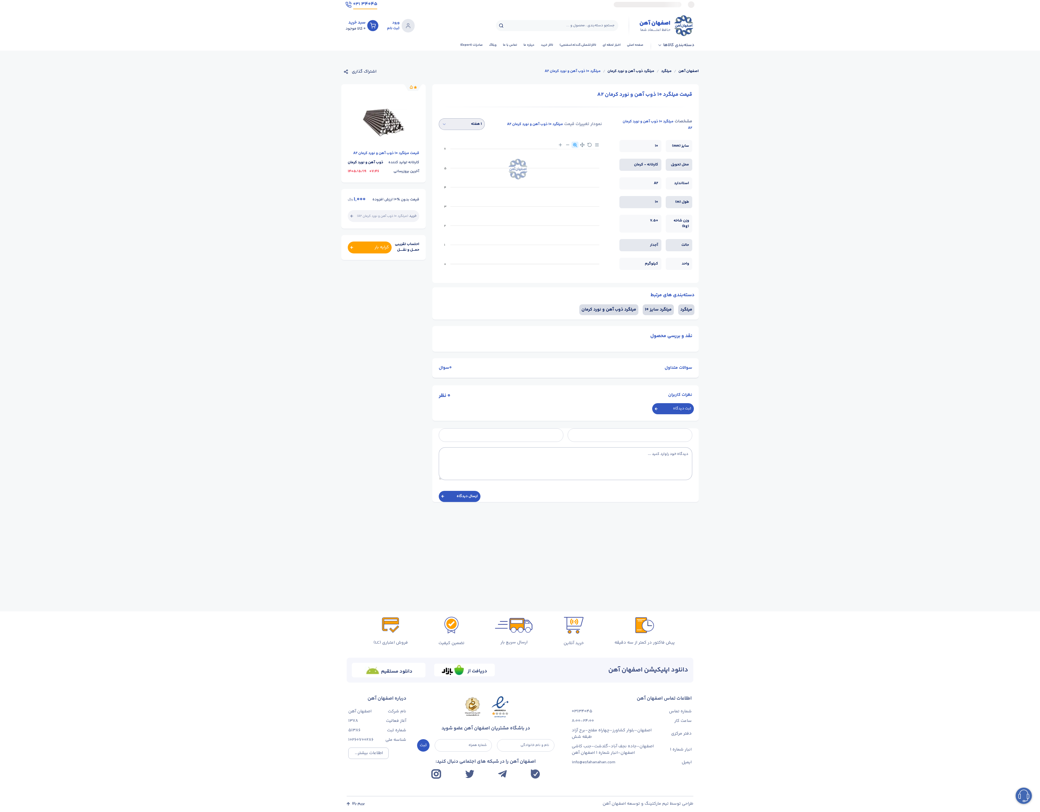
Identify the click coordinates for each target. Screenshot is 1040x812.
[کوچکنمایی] (567, 145)
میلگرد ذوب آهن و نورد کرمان (630, 71)
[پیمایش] (582, 145)
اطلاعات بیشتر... (369, 753)
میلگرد (666, 71)
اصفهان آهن (688, 71)
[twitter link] (469, 774)
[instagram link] (436, 774)
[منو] (596, 145)
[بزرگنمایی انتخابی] (574, 145)
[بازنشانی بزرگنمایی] (589, 145)
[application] (520, 208)
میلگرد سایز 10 (658, 309)
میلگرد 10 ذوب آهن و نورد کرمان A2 (573, 71)
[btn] (372, 25)
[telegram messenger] (502, 774)
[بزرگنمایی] (560, 145)
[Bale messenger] (535, 774)
